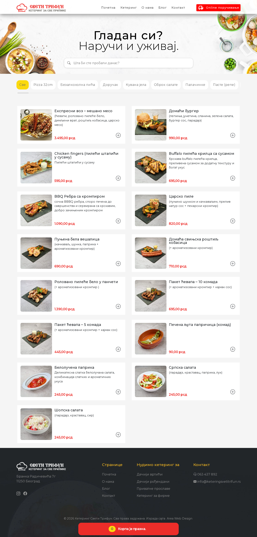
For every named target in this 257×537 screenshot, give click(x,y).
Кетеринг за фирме (153, 496)
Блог (106, 489)
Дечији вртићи (150, 474)
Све (22, 85)
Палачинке (195, 85)
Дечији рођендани (153, 482)
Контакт (178, 7)
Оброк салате (166, 85)
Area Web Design (179, 518)
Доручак (110, 85)
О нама (108, 482)
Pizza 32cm (43, 85)
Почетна (109, 474)
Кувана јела (136, 85)
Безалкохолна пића (77, 85)
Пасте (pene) (224, 85)
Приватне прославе (153, 489)
